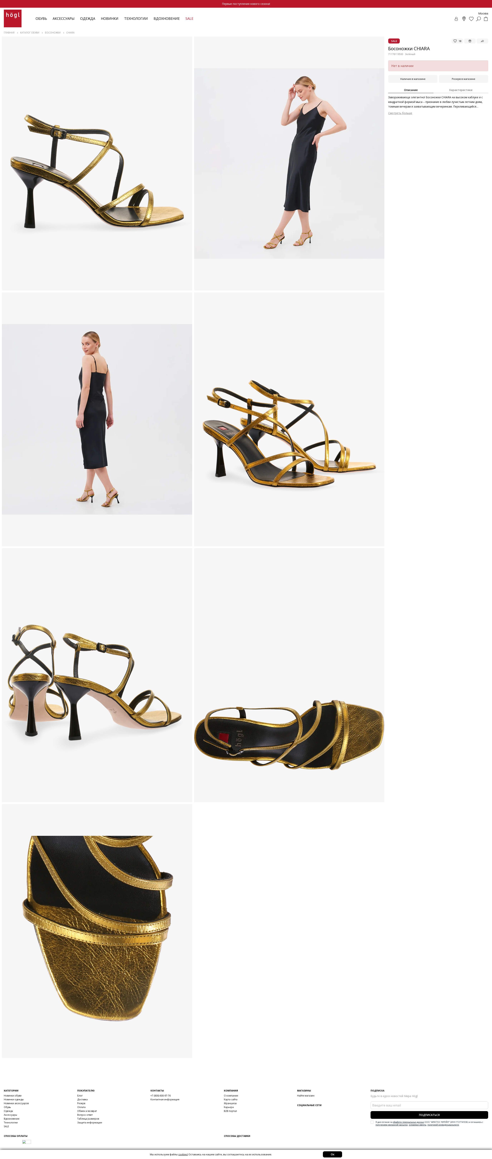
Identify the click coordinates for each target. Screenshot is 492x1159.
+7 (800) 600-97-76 (160, 1095)
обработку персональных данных (408, 1122)
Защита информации (89, 1122)
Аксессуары (63, 18)
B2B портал (230, 1111)
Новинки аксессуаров (16, 1103)
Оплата (81, 1107)
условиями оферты (417, 1124)
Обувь (41, 18)
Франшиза (230, 1103)
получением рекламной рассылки (392, 1124)
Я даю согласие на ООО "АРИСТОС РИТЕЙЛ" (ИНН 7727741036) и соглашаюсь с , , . (429, 1123)
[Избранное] (471, 19)
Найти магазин (305, 1095)
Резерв (81, 1103)
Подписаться (429, 1115)
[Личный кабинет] (456, 19)
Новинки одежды (14, 1099)
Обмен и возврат (87, 1111)
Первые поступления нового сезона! (246, 4)
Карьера (229, 1107)
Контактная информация (164, 1099)
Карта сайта (230, 1099)
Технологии (11, 1122)
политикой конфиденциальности (443, 1124)
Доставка (82, 1099)
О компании (231, 1095)
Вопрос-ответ (85, 1114)
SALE (6, 1126)
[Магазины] (464, 19)
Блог (80, 1095)
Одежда (87, 18)
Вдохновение (167, 18)
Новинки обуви (13, 1095)
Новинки (109, 18)
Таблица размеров (88, 1118)
